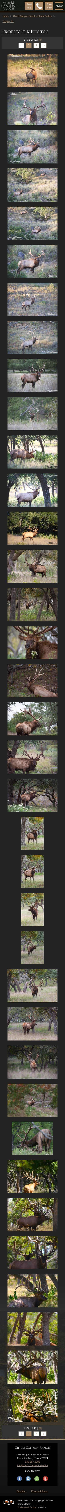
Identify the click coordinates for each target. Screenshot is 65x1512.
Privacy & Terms (39, 1491)
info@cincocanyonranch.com (32, 1465)
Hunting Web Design (27, 1507)
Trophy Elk (8, 21)
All (40, 39)
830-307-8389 (32, 1461)
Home (5, 16)
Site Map (21, 1491)
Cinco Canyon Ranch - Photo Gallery (32, 16)
